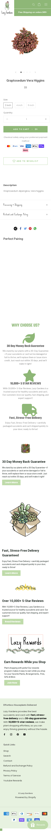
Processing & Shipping (12, 205)
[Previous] (15, 72)
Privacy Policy (10, 770)
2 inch (8, 105)
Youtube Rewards (12, 780)
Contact (7, 760)
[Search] (33, 4)
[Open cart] (39, 4)
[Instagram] (11, 734)
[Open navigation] (45, 4)
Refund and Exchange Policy (15, 214)
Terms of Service (12, 775)
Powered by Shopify (25, 797)
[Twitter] (25, 228)
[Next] (35, 72)
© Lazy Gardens (25, 793)
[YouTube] (24, 734)
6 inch (31, 105)
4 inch (19, 105)
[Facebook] (20, 228)
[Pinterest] (30, 228)
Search (7, 755)
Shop (6, 750)
